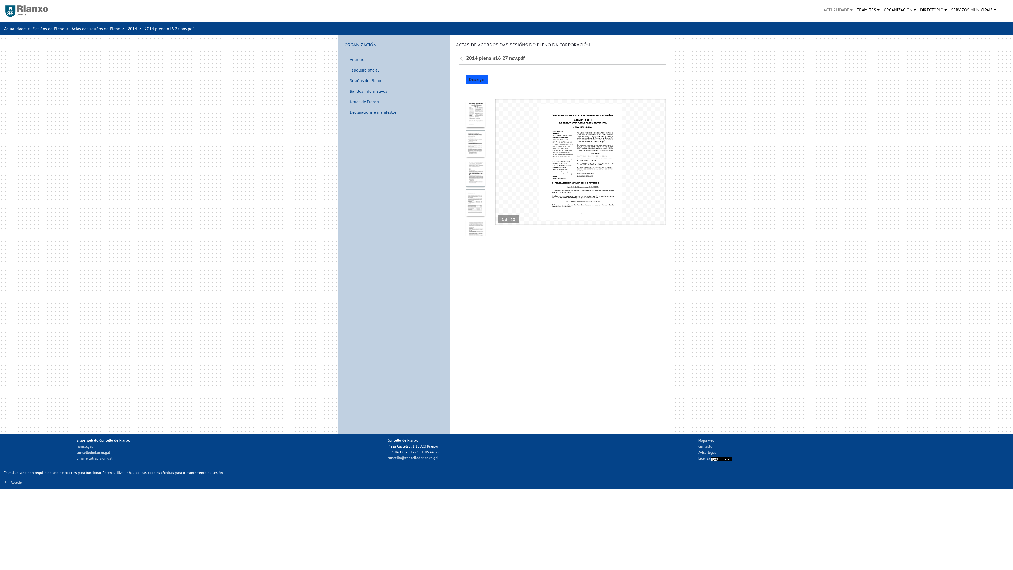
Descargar (477, 79)
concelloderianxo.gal (93, 452)
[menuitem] (838, 10)
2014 (132, 28)
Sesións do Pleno (48, 28)
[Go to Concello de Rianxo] (27, 11)
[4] (476, 203)
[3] (476, 173)
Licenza (704, 458)
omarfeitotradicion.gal (94, 458)
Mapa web (706, 440)
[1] (476, 114)
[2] (476, 144)
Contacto (705, 446)
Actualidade (15, 28)
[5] (476, 232)
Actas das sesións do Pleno (95, 28)
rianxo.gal (85, 446)
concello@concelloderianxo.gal (413, 457)
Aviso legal (707, 452)
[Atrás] (462, 58)
